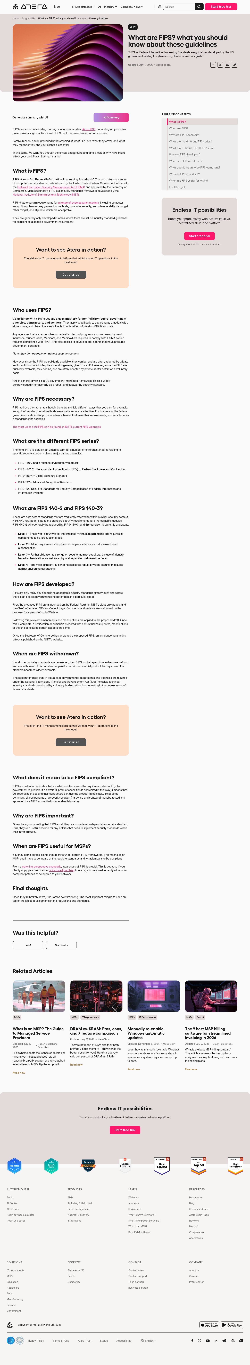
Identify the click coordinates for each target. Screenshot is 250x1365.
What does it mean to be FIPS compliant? (194, 167)
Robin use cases (16, 1220)
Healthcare (13, 1287)
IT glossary (134, 1209)
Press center (196, 1281)
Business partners (138, 1287)
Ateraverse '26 (76, 1270)
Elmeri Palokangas (222, 1043)
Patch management (78, 1209)
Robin (10, 1197)
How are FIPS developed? (185, 154)
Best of (200, 1017)
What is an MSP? (137, 1226)
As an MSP (88, 129)
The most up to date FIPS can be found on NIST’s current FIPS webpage (57, 426)
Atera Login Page (199, 1214)
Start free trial (221, 6)
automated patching (61, 870)
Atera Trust (84, 1340)
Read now (19, 1072)
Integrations (74, 1220)
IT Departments (82, 6)
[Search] (199, 6)
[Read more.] (39, 996)
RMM (70, 1197)
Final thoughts (177, 187)
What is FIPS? (177, 121)
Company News (130, 6)
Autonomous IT (18, 1189)
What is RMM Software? (141, 1214)
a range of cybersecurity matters (78, 202)
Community (74, 1281)
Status (104, 1340)
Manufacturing (15, 1299)
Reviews (194, 1220)
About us (194, 1270)
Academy (133, 1203)
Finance (11, 1305)
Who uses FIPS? (178, 128)
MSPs (32, 18)
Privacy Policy (35, 1340)
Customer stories (199, 1209)
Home (16, 18)
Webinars (133, 1197)
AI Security (13, 1209)
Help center (196, 1197)
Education (12, 1281)
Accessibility (123, 1340)
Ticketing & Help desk (80, 1203)
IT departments (15, 1270)
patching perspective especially (41, 866)
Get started (70, 274)
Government (14, 1310)
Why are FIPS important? (184, 174)
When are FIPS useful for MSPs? (188, 180)
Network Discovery (78, 1214)
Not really (61, 945)
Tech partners (136, 1281)
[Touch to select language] (160, 6)
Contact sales (136, 1270)
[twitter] (220, 64)
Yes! (28, 945)
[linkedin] (227, 65)
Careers (193, 1276)
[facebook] (213, 65)
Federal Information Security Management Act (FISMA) (51, 187)
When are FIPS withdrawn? (185, 161)
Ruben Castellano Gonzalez (47, 1045)
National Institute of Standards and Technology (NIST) (46, 194)
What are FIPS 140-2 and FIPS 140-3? (191, 147)
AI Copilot (12, 1203)
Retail (10, 1293)
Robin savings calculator (20, 1214)
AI (99, 6)
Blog (24, 18)
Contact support (137, 1276)
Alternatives (196, 1237)
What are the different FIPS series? (190, 141)
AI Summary (111, 117)
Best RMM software (139, 1232)
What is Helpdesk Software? (144, 1220)
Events (71, 1276)
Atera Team (163, 64)
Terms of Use (61, 1340)
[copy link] (234, 65)
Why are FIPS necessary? (184, 134)
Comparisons (196, 1232)
